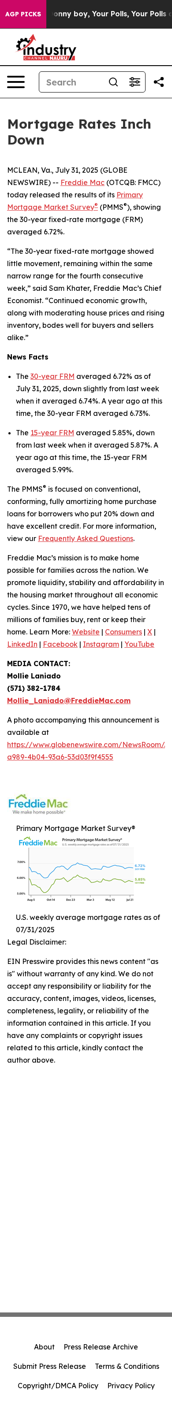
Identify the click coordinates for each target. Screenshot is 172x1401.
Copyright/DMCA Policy (58, 1385)
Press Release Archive (101, 1346)
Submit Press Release (49, 1366)
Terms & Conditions (127, 1366)
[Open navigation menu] (16, 82)
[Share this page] (159, 82)
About (44, 1346)
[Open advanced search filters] (134, 82)
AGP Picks (23, 14)
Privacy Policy (131, 1385)
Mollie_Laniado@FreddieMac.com (69, 700)
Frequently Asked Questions (85, 538)
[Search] (113, 82)
